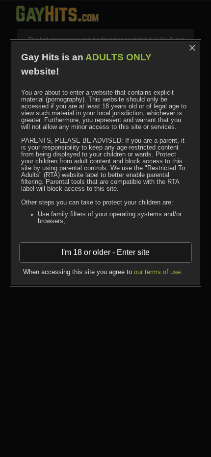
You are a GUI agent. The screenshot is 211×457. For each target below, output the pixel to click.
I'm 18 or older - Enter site (105, 252)
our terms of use (157, 272)
